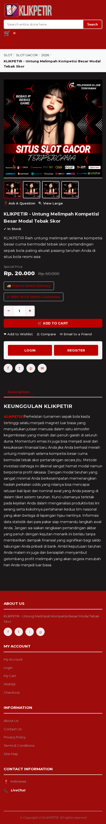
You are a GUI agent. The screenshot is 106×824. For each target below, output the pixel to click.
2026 (45, 55)
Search (92, 24)
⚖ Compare (46, 334)
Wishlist (10, 684)
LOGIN (29, 350)
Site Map (11, 754)
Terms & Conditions (19, 745)
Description (19, 392)
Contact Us (12, 729)
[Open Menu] (9, 42)
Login (8, 668)
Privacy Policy (15, 737)
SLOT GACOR (27, 55)
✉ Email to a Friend (76, 334)
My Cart (10, 676)
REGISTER (76, 350)
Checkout (12, 692)
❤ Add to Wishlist (18, 334)
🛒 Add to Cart (53, 323)
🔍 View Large (50, 203)
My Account (13, 659)
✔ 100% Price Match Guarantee (33, 297)
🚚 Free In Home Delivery (29, 286)
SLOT (8, 55)
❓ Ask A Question (19, 203)
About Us (11, 721)
